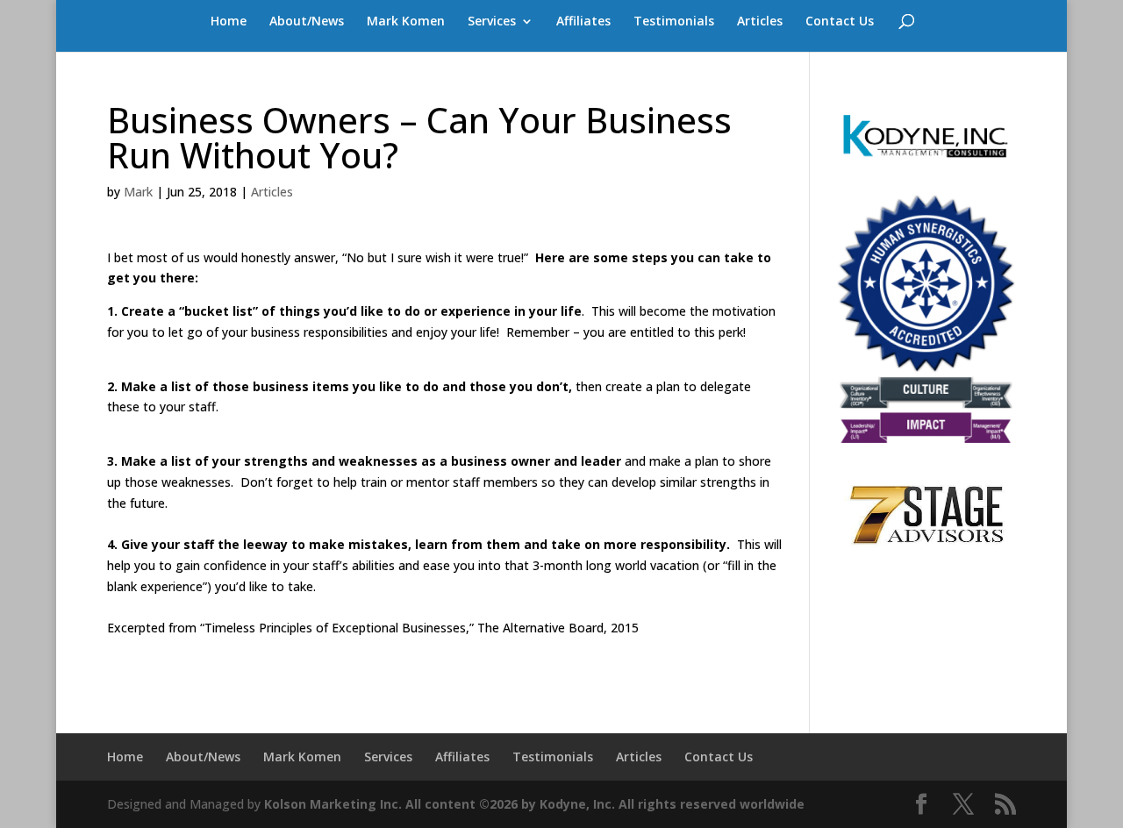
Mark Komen (406, 22)
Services (492, 22)
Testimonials (673, 22)
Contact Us (839, 22)
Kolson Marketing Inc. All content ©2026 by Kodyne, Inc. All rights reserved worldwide (534, 804)
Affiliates (583, 22)
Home (229, 22)
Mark (138, 191)
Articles (760, 22)
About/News (306, 22)
